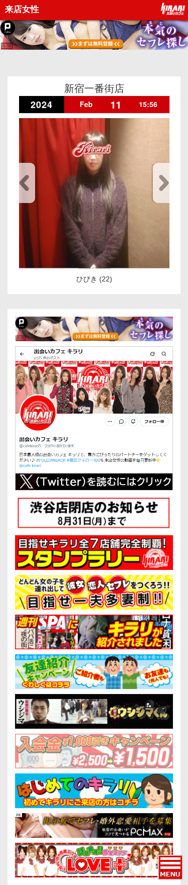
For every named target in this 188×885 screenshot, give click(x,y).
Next (162, 183)
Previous (26, 183)
